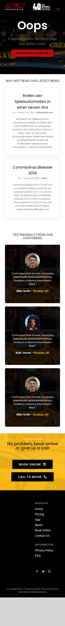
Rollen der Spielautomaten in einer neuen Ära (32, 101)
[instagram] (49, 571)
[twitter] (43, 571)
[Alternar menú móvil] (58, 9)
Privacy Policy (44, 550)
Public (44, 178)
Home (39, 509)
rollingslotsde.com (44, 112)
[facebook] (37, 571)
